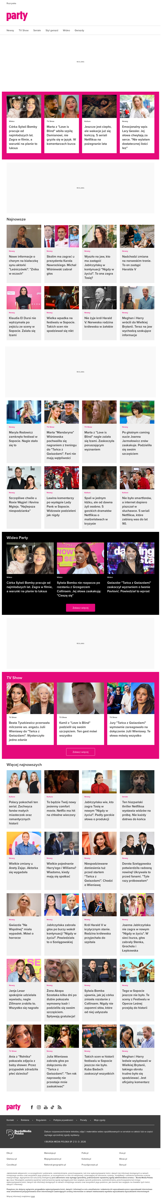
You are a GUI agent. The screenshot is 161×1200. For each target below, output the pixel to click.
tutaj (33, 1196)
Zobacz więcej (81, 607)
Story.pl (122, 1164)
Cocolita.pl (12, 1164)
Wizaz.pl (123, 1158)
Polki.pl (85, 1153)
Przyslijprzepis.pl (90, 1164)
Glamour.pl (12, 1158)
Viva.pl (122, 1153)
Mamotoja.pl (50, 1153)
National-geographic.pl (55, 1164)
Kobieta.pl (86, 1158)
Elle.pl (9, 1153)
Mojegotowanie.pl (52, 1158)
